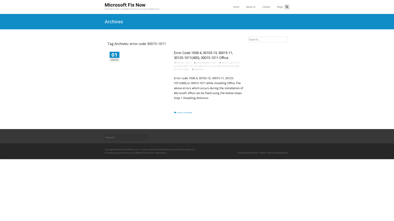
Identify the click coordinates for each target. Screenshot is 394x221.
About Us (250, 6)
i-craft (269, 152)
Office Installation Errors (206, 62)
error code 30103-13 (221, 66)
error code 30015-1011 (183, 66)
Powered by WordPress (248, 152)
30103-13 (235, 62)
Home (236, 6)
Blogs (280, 6)
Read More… (182, 105)
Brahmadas (198, 69)
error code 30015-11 (202, 66)
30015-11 (225, 62)
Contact (266, 6)
